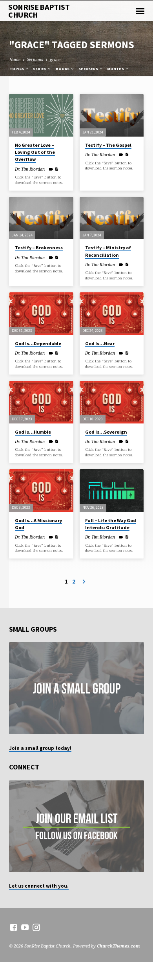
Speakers (88, 68)
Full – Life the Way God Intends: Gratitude (110, 523)
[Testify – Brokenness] (41, 218)
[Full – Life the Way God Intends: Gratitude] (112, 490)
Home (14, 59)
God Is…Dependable (38, 343)
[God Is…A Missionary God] (41, 490)
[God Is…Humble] (41, 402)
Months (116, 68)
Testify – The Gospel (108, 145)
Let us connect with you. (39, 886)
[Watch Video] (50, 169)
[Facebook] (13, 927)
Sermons (35, 59)
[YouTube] (24, 927)
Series (40, 68)
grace (55, 59)
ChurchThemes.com (118, 946)
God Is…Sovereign (106, 432)
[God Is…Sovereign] (112, 402)
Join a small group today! (40, 748)
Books (63, 68)
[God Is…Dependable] (41, 313)
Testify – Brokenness (39, 247)
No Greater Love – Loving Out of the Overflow (35, 152)
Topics (17, 68)
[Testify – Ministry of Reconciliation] (112, 218)
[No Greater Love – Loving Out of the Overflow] (41, 115)
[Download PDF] (56, 169)
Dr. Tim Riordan (30, 169)
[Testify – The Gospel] (112, 115)
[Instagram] (36, 927)
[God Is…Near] (112, 313)
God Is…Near (100, 343)
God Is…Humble (33, 432)
